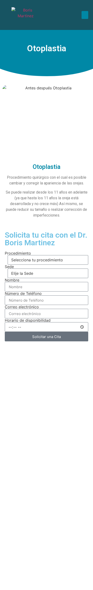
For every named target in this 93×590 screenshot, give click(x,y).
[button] (85, 15)
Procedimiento (18, 253)
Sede (9, 267)
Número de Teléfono (23, 293)
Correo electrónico (22, 307)
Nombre (12, 280)
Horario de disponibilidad (28, 320)
